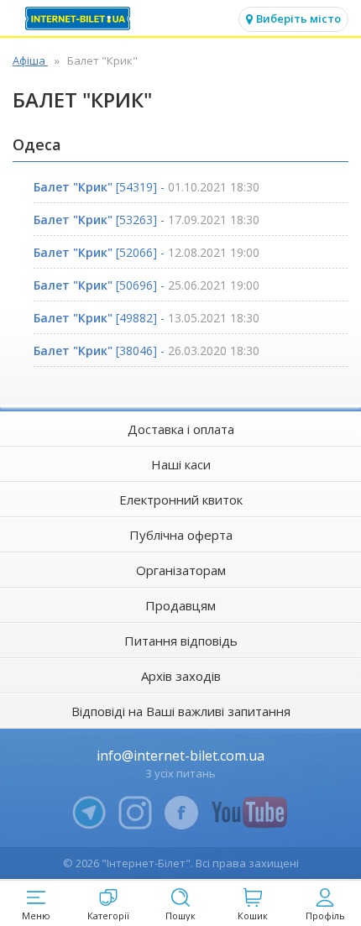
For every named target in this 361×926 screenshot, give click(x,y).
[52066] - (146, 252)
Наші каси (181, 464)
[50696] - (146, 285)
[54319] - (146, 187)
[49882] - (146, 318)
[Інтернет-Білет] (79, 18)
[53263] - (146, 220)
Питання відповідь (181, 640)
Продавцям (180, 605)
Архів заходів (181, 675)
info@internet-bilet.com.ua (180, 755)
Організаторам (181, 570)
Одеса (37, 144)
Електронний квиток (181, 499)
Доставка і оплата (181, 429)
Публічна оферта (181, 534)
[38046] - (146, 350)
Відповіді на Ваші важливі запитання (180, 711)
